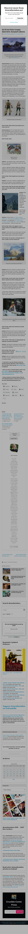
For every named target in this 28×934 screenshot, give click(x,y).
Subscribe (20, 18)
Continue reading (14, 22)
